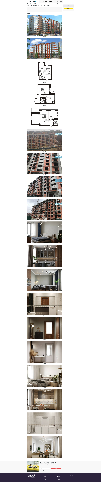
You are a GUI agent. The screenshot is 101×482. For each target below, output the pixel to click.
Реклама (59, 479)
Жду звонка (56, 468)
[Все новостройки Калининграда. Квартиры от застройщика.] (32, 475)
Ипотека (57, 1)
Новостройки (45, 1)
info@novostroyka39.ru (31, 476)
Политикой (42, 470)
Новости (45, 479)
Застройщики (51, 1)
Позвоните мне (68, 8)
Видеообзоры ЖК (59, 476)
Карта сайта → (30, 478)
